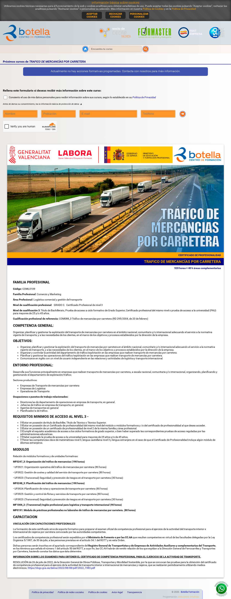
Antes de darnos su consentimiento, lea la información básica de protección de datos (42, 104)
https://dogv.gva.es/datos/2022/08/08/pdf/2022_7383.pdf (61, 567)
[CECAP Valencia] (115, 40)
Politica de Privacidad (144, 97)
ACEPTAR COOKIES (91, 15)
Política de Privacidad (184, 8)
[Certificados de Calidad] (217, 40)
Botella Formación (190, 592)
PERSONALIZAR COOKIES (139, 15)
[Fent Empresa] (190, 40)
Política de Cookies (153, 8)
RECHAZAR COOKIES (115, 15)
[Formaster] (155, 40)
